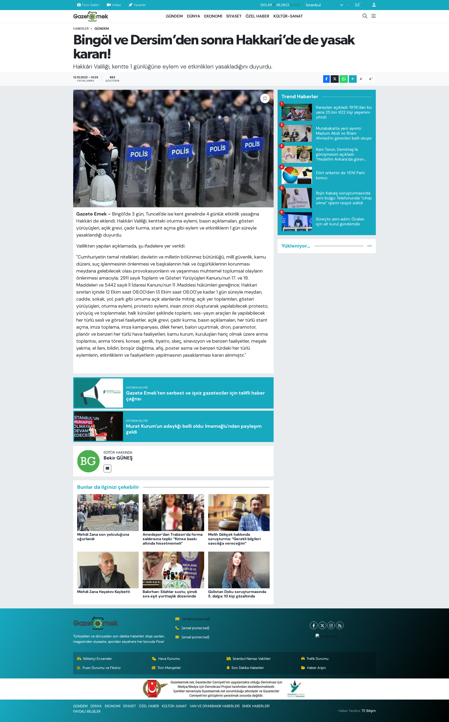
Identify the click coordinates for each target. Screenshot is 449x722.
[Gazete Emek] (90, 15)
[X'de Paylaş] (335, 79)
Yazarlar (140, 5)
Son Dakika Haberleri (248, 667)
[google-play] (326, 636)
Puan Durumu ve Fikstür (102, 667)
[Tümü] (369, 245)
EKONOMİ (213, 16)
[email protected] (196, 619)
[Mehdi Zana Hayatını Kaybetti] (108, 569)
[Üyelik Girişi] (372, 5)
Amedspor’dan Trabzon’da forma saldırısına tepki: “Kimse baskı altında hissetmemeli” (173, 539)
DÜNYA (193, 16)
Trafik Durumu (318, 658)
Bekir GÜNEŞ (118, 458)
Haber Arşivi (316, 667)
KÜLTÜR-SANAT (288, 16)
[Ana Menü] (373, 16)
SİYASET (234, 16)
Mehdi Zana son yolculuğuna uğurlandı (103, 536)
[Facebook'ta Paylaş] (326, 79)
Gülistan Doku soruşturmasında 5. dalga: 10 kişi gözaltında (237, 594)
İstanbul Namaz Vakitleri (251, 658)
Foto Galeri (90, 5)
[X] (322, 625)
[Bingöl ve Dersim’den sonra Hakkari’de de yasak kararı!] (173, 148)
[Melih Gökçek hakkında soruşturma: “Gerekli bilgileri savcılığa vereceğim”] (239, 512)
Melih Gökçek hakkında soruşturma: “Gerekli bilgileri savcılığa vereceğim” (234, 539)
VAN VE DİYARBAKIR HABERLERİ (214, 706)
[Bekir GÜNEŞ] (88, 460)
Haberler (81, 28)
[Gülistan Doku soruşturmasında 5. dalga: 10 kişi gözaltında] (239, 569)
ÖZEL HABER (257, 16)
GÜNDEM (174, 16)
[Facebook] (314, 625)
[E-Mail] (107, 468)
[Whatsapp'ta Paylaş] (344, 79)
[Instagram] (331, 625)
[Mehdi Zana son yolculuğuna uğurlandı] (108, 512)
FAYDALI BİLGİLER (87, 711)
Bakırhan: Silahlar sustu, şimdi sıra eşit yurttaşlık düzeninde (170, 594)
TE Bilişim (369, 710)
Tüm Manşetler (169, 667)
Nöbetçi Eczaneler (97, 658)
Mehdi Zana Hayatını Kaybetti (103, 591)
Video (116, 5)
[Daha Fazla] (353, 79)
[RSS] (340, 625)
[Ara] (365, 16)
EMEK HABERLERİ (255, 706)
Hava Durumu (169, 658)
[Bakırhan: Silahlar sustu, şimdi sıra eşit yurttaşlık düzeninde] (173, 569)
